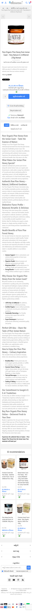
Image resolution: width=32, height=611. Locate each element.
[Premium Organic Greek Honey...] (3, 16)
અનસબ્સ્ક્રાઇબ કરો (22, 571)
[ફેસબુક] (18, 580)
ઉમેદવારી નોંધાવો (8, 571)
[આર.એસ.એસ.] (23, 580)
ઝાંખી (6, 125)
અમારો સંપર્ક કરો (16, 129)
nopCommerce (4, 590)
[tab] (6, 125)
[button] (8, 469)
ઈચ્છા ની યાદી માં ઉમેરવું (16, 106)
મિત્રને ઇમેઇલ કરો (15, 110)
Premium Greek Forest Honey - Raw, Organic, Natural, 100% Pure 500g (24, 520)
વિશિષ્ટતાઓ (14, 125)
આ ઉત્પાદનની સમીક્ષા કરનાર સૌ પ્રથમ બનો (16, 62)
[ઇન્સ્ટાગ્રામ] (9, 580)
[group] (8, 462)
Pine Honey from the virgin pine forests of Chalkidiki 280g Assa (7, 519)
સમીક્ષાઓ (24, 125)
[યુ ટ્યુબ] (14, 580)
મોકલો (29, 568)
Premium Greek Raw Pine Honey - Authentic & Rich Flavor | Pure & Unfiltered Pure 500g (8, 476)
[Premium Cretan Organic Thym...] (29, 16)
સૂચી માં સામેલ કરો (19, 96)
